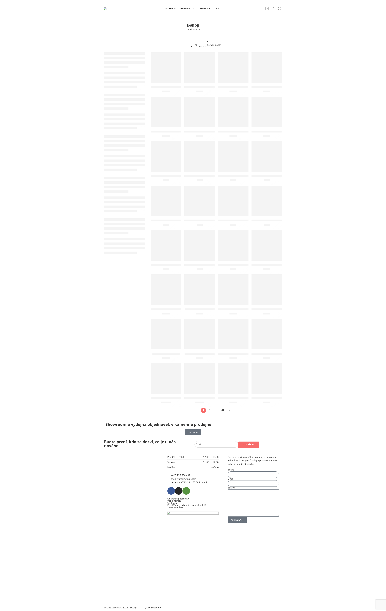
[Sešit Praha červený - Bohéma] (233, 289)
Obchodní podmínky (178, 499)
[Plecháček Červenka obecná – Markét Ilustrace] (267, 112)
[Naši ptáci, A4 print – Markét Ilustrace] (166, 112)
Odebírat (249, 444)
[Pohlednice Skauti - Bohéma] (233, 201)
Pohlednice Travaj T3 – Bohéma (271, 220)
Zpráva (231, 488)
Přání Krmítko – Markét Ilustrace (171, 265)
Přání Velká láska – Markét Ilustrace (240, 265)
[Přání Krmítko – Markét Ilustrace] (166, 245)
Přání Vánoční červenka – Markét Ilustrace (211, 265)
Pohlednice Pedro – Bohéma (168, 220)
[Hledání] (280, 8)
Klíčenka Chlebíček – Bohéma (202, 87)
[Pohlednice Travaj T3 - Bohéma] (267, 201)
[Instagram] (178, 491)
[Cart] (267, 8)
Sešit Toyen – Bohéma (166, 353)
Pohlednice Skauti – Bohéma (236, 220)
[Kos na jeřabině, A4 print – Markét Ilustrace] (267, 67)
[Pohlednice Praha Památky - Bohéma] (199, 201)
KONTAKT (205, 8)
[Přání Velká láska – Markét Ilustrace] (233, 245)
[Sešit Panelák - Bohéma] (199, 289)
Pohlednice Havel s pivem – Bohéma (207, 176)
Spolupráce (173, 503)
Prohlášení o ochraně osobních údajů (186, 505)
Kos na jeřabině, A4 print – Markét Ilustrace (279, 87)
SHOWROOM (186, 8)
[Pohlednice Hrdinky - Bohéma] (233, 156)
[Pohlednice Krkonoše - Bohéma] (267, 156)
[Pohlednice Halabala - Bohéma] (166, 156)
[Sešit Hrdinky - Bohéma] (166, 289)
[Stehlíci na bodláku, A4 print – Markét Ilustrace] (233, 334)
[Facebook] (171, 491)
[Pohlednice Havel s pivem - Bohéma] (199, 156)
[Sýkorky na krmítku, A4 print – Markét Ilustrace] (267, 334)
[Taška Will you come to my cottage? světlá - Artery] (267, 378)
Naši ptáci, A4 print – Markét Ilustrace (175, 131)
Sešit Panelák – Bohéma (200, 309)
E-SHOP (169, 8)
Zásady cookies (175, 507)
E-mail (231, 479)
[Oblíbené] (177, 56)
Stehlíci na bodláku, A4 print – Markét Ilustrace (247, 353)
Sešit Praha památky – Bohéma (271, 309)
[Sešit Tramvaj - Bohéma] (199, 334)
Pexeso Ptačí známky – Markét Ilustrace (243, 131)
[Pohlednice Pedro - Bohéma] (166, 201)
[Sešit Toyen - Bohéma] (166, 334)
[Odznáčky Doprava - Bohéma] (199, 112)
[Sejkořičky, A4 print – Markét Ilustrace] (267, 245)
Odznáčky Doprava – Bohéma (203, 131)
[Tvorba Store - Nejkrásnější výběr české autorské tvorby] (112, 8)
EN (217, 8)
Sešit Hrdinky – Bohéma (166, 309)
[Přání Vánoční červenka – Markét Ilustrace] (199, 245)
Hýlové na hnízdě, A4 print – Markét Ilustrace (179, 87)
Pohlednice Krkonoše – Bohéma (272, 176)
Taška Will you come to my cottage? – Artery (246, 398)
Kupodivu (166, 607)
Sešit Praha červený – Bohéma (237, 309)
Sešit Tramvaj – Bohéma (200, 353)
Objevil (141, 607)
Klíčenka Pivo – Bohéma (233, 87)
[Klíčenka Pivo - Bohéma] (233, 67)
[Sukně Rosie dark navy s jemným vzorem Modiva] (166, 378)
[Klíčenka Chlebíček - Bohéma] (199, 67)
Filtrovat (202, 46)
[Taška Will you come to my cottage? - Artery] (233, 378)
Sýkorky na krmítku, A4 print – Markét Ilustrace (282, 353)
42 (222, 410)
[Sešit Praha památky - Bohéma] (267, 289)
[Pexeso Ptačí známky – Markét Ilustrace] (233, 112)
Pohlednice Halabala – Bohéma (170, 176)
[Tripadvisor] (186, 491)
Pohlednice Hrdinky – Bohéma (237, 176)
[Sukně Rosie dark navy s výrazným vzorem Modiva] (199, 378)
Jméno (231, 470)
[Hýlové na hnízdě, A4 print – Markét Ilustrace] (166, 67)
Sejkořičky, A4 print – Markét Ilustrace (276, 265)
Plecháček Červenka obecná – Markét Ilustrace (281, 131)
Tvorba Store (193, 29)
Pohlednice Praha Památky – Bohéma (208, 220)
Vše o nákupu (174, 501)
